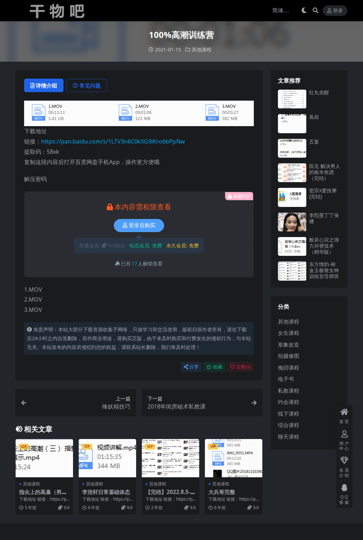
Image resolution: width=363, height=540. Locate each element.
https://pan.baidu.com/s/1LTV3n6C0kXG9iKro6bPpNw (113, 141)
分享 (194, 367)
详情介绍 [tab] (46, 85)
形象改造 (288, 344)
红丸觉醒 (319, 92)
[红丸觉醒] (292, 99)
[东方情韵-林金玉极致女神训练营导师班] (292, 270)
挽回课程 (288, 367)
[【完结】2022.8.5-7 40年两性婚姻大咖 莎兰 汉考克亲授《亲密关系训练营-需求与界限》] (170, 458)
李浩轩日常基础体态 (106, 491)
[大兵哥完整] (233, 458)
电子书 (286, 378)
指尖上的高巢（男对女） (43, 495)
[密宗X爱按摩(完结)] (292, 197)
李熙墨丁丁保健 (324, 218)
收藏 (217, 367)
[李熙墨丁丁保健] (292, 222)
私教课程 (288, 390)
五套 (314, 141)
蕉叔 (314, 116)
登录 (338, 10)
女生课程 (288, 332)
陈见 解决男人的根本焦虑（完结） (324, 172)
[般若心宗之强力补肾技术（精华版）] (292, 246)
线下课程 (288, 413)
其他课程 (202, 49)
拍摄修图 (288, 355)
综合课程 (288, 424)
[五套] (292, 148)
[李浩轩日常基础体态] (107, 458)
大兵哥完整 (221, 491)
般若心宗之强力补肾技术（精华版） (324, 245)
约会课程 (288, 401)
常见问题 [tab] (90, 85)
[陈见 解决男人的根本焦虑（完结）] (292, 172)
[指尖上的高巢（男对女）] (44, 458)
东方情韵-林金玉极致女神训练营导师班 (324, 270)
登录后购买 (142, 225)
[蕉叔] (292, 123)
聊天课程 (288, 436)
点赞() (243, 367)
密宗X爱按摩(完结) (323, 193)
